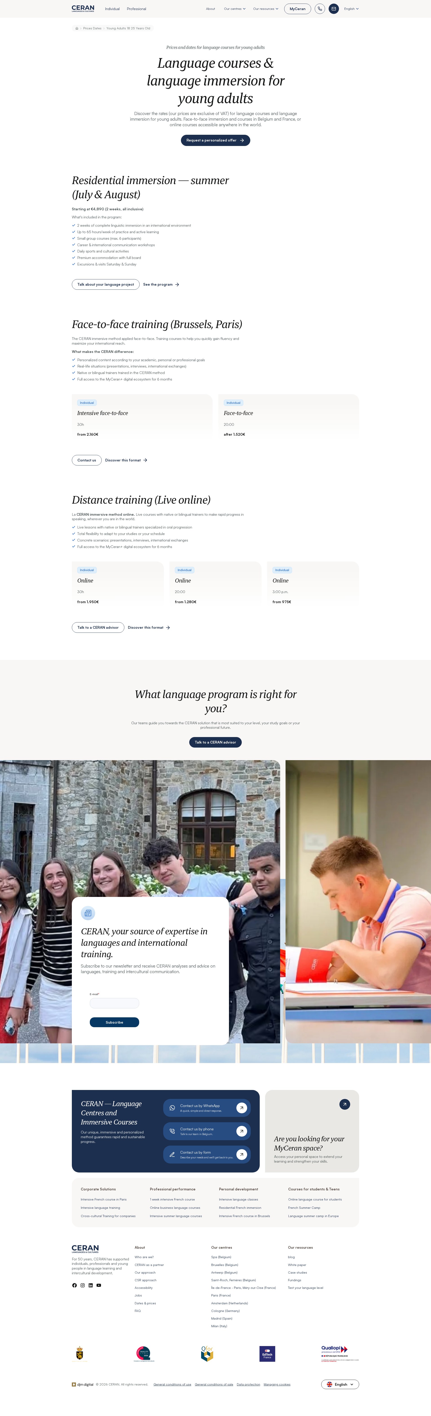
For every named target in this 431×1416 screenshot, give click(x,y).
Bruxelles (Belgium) (224, 1265)
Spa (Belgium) (221, 1257)
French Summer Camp (304, 1207)
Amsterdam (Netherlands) (229, 1303)
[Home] (76, 28)
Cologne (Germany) (225, 1311)
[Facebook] (74, 1285)
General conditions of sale (214, 1384)
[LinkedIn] (90, 1285)
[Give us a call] (320, 9)
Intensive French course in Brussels (244, 1216)
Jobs (138, 1295)
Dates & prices (145, 1303)
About (210, 9)
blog (291, 1257)
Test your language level (305, 1288)
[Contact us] (334, 9)
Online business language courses (175, 1207)
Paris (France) (221, 1295)
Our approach (145, 1272)
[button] (112, 9)
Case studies (297, 1272)
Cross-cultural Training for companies (108, 1216)
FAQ (138, 1311)
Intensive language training (100, 1207)
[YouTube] (98, 1285)
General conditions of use (172, 1384)
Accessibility (144, 1288)
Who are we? (144, 1257)
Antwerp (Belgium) (224, 1272)
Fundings (294, 1280)
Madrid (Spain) (221, 1318)
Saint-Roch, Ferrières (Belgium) (233, 1280)
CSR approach (145, 1280)
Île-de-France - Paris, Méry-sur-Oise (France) (243, 1288)
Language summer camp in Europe (313, 1216)
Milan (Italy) (219, 1326)
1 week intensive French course (172, 1199)
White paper (297, 1265)
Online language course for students (315, 1199)
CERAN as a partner (149, 1265)
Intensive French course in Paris (104, 1199)
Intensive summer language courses (176, 1216)
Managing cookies (277, 1384)
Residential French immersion (240, 1207)
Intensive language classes (238, 1199)
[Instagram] (82, 1285)
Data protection (248, 1384)
